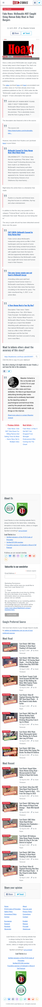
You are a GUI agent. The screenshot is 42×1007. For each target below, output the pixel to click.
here (18, 85)
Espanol (7, 924)
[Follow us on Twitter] (26, 556)
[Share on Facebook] (5, 371)
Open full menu (3, 2)
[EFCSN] (21, 990)
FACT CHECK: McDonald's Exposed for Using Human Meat (20, 233)
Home (6, 906)
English (25, 921)
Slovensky (7, 929)
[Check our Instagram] (18, 556)
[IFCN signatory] (21, 978)
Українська (26, 929)
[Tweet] (39, 3)
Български (8, 921)
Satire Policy (8, 911)
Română (7, 926)
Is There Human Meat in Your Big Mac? (21, 305)
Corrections (27, 914)
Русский (25, 926)
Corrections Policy (10, 914)
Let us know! (22, 531)
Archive (6, 917)
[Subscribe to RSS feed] (6, 559)
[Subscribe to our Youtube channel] (30, 556)
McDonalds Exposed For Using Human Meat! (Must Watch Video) (20, 151)
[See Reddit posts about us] (34, 556)
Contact (25, 917)
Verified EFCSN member (14, 542)
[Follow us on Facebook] (14, 556)
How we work (27, 909)
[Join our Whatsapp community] (22, 556)
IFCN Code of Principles (12, 909)
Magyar (25, 924)
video (7, 85)
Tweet (27, 33)
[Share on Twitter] (9, 371)
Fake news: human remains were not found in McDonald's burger (20, 273)
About (25, 906)
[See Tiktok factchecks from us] (6, 556)
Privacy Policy (27, 911)
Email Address (10, 573)
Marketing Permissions (12, 583)
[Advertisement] (21, 470)
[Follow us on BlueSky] (10, 556)
